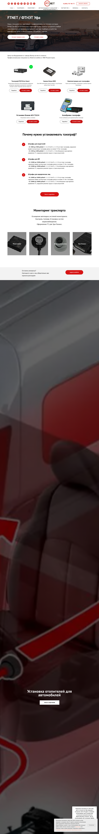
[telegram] (18, 4)
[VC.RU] (12, 4)
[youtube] (28, 4)
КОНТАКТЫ (85, 8)
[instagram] (31, 4)
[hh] (25, 4)
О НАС (11, 8)
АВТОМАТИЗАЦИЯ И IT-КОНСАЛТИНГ (48, 8)
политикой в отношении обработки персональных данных (69, 830)
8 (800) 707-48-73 (69, 4)
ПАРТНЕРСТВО (65, 8)
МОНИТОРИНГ (31, 8)
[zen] (9, 4)
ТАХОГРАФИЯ (20, 8)
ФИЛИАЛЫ (75, 8)
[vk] (15, 4)
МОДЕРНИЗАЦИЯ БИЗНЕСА (50, 9)
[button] (83, 3)
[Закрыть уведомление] (95, 807)
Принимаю (78, 826)
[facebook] (34, 4)
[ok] (21, 4)
